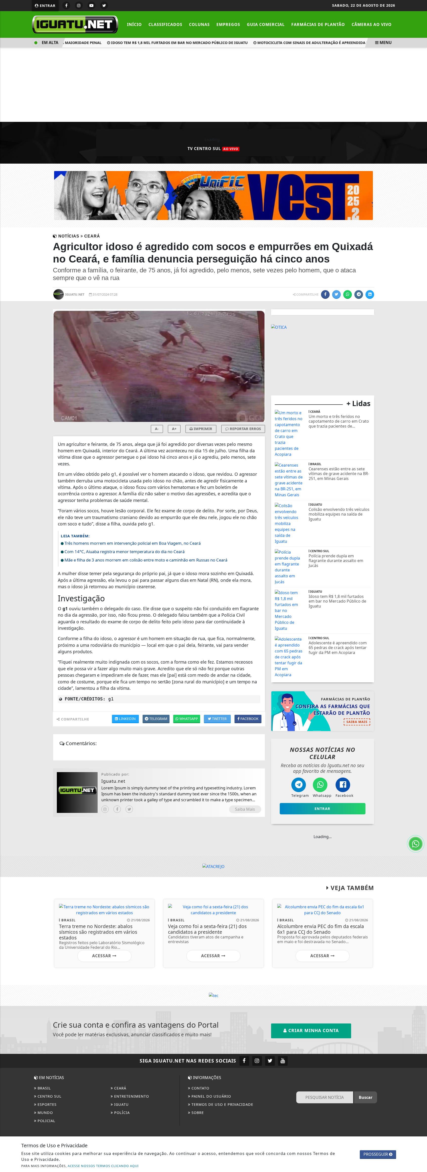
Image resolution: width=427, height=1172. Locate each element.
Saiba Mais (245, 809)
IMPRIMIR (202, 428)
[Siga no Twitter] (104, 5)
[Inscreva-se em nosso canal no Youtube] (283, 1061)
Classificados (165, 24)
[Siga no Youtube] (91, 5)
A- (157, 428)
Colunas (199, 24)
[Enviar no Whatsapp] (347, 294)
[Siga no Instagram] (79, 5)
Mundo (44, 1112)
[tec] (213, 995)
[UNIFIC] (213, 195)
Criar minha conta (313, 1030)
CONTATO (199, 1088)
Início (134, 24)
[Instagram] (105, 809)
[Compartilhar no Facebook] (325, 294)
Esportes (46, 1104)
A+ (174, 428)
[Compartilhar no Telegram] (358, 294)
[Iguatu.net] (75, 24)
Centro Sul (49, 1096)
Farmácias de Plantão (318, 24)
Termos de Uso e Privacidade (221, 1104)
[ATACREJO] (213, 866)
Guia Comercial (266, 24)
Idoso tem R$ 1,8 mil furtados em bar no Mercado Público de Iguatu (165, 42)
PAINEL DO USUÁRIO (210, 1096)
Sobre (197, 1112)
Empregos (228, 24)
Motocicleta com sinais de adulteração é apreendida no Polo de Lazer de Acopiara (326, 42)
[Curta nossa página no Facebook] (244, 1061)
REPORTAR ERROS (245, 428)
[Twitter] (129, 809)
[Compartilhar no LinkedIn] (369, 294)
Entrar (47, 5)
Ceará (119, 1088)
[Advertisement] (213, 84)
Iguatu (121, 1104)
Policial (45, 1120)
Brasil (43, 1088)
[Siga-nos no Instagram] (257, 1061)
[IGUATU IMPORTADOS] (294, 326)
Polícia (121, 1112)
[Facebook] (117, 809)
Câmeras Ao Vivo (372, 24)
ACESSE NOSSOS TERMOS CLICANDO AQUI (103, 1166)
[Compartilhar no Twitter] (336, 294)
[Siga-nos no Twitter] (270, 1061)
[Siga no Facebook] (66, 5)
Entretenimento (131, 1096)
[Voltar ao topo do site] (419, 703)
